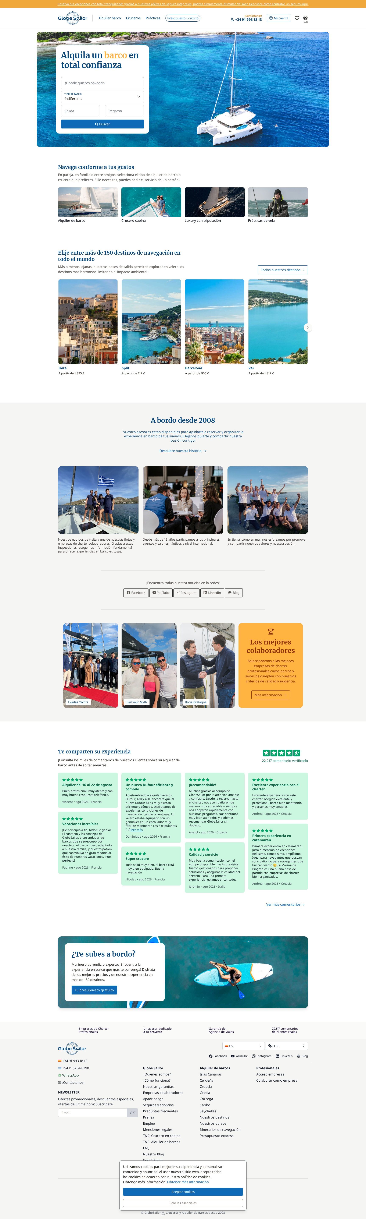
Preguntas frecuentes (160, 1111)
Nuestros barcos (213, 1123)
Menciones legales (158, 1129)
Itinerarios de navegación (220, 1129)
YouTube (162, 592)
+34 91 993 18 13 (74, 1061)
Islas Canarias (211, 1074)
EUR (275, 1046)
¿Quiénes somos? (157, 1074)
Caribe (205, 1105)
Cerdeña (206, 1080)
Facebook (137, 592)
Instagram (188, 592)
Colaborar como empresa (276, 1080)
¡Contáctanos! (73, 1082)
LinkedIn (214, 592)
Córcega (206, 1098)
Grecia (205, 1092)
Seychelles (208, 1111)
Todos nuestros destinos (281, 270)
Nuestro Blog (153, 1154)
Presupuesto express (217, 1135)
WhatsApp (70, 1075)
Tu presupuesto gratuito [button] (94, 990)
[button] (109, 18)
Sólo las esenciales (183, 1203)
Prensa (148, 1117)
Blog (236, 592)
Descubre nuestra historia (180, 450)
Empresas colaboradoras (163, 1092)
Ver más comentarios (283, 904)
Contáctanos (153, 1160)
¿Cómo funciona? (157, 1080)
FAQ (146, 1148)
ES (231, 1046)
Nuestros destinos (214, 1117)
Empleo (149, 1123)
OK (132, 1112)
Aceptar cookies (183, 1192)
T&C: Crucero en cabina (161, 1135)
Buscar (104, 124)
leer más (136, 829)
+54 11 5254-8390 (75, 1068)
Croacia (206, 1086)
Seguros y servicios (158, 1105)
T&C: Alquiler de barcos (161, 1142)
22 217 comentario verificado (285, 760)
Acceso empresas (270, 1074)
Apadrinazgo (153, 1098)
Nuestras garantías (158, 1086)
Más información (268, 695)
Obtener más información (188, 1182)
